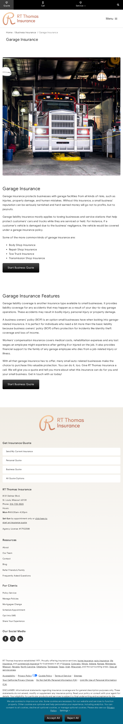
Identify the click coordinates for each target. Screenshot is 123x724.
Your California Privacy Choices (18, 680)
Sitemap (78, 676)
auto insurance (101, 660)
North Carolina (28, 667)
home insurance (85, 660)
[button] (118, 5)
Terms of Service (63, 676)
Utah (67, 667)
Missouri (7, 667)
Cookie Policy (45, 676)
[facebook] (5, 639)
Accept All (53, 718)
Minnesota (110, 663)
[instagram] (13, 639)
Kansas (100, 663)
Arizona (66, 663)
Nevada (16, 667)
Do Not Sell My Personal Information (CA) (56, 680)
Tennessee (53, 667)
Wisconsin (76, 667)
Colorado (76, 663)
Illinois (85, 663)
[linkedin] (20, 639)
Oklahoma (41, 667)
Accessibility (9, 676)
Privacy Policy (25, 676)
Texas (61, 667)
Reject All (73, 718)
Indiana (92, 663)
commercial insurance (28, 663)
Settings (64, 710)
